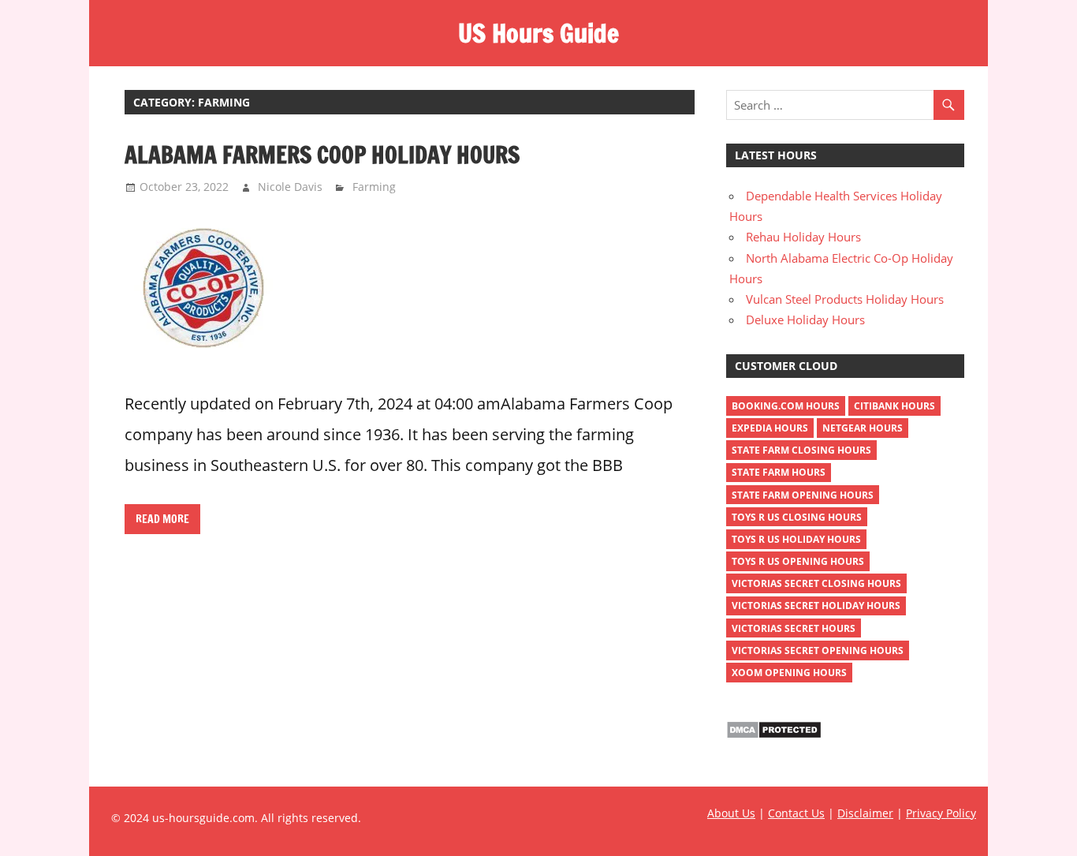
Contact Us (796, 813)
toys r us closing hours (797, 517)
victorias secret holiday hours (816, 605)
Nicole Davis (290, 186)
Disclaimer (865, 813)
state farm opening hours (803, 495)
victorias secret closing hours (816, 583)
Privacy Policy (941, 813)
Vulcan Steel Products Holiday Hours (845, 299)
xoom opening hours (789, 672)
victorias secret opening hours (818, 650)
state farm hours (778, 472)
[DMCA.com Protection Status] (774, 734)
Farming (374, 186)
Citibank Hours (894, 406)
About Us (731, 813)
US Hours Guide (538, 33)
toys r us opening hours (798, 561)
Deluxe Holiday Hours (805, 319)
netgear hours (862, 428)
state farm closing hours (801, 450)
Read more (162, 519)
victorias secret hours (793, 628)
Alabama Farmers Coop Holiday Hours (322, 154)
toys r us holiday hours (796, 539)
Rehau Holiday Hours (803, 237)
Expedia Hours (770, 428)
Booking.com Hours (786, 406)
